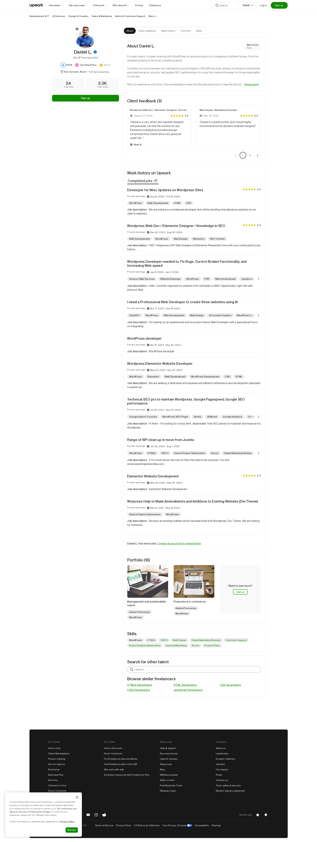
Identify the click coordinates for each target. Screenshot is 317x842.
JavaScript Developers (188, 690)
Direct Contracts (57, 790)
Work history (168, 30)
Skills (199, 30)
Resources (166, 764)
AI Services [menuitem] (59, 16)
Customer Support (236, 640)
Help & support (168, 748)
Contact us (222, 780)
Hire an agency (56, 764)
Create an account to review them (179, 543)
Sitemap (215, 825)
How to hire (54, 748)
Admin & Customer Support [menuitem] (130, 16)
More (152, 16)
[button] (95, 52)
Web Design (179, 640)
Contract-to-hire (57, 785)
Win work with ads (114, 769)
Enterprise (54, 769)
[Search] (217, 5)
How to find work (113, 748)
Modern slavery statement (230, 790)
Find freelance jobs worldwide (120, 758)
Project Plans (212, 645)
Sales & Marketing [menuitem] (102, 16)
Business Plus (55, 774)
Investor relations (225, 758)
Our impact (222, 769)
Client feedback (147, 30)
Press (219, 774)
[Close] (77, 797)
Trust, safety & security (228, 785)
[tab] (143, 181)
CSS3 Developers (138, 690)
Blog (162, 769)
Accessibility (202, 825)
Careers (220, 764)
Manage (71, 830)
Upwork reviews (169, 758)
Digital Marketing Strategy (206, 640)
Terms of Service (104, 825)
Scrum (195, 645)
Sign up (279, 5)
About (129, 30)
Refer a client (167, 780)
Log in (263, 5)
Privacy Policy (123, 825)
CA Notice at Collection (147, 825)
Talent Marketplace (59, 753)
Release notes (168, 790)
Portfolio (186, 30)
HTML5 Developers (139, 685)
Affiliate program (169, 774)
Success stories (169, 753)
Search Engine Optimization (144, 645)
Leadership (222, 753)
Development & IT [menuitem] (39, 16)
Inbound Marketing (176, 645)
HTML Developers (185, 685)
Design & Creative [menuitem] (78, 16)
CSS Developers (230, 685)
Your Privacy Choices (177, 825)
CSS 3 (164, 640)
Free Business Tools (171, 785)
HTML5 (151, 640)
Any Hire (53, 780)
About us (221, 748)
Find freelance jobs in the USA (120, 764)
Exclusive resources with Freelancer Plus (126, 774)
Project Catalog (56, 758)
